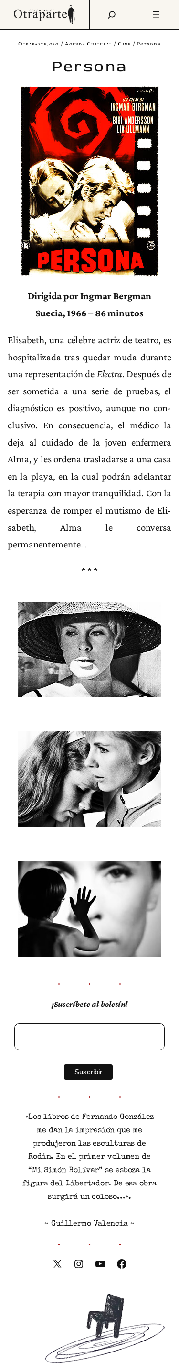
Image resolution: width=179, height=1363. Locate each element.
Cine (124, 43)
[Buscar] (111, 14)
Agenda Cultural (88, 43)
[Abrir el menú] (156, 14)
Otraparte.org (38, 43)
